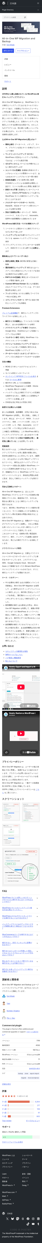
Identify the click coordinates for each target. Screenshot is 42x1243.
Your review (6, 1121)
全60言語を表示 (34, 1068)
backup (20, 1073)
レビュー (7, 65)
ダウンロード (8, 51)
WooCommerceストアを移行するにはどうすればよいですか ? (17, 935)
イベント (25, 1178)
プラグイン (26, 1163)
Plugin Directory (8, 10)
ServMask (11, 45)
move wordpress (33, 1078)
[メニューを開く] (38, 3)
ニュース (5, 1159)
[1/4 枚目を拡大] (17, 805)
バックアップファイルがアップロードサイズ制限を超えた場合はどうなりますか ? (17, 926)
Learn (4, 1174)
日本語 (9, 1213)
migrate (23, 1078)
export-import (34, 1073)
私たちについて (11, 661)
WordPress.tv (8, 1185)
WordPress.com (9, 1192)
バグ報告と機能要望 (13, 658)
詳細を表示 (6, 1084)
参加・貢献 (26, 1174)
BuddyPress (8, 1204)
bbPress (6, 1200)
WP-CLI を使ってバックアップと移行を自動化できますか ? (17, 970)
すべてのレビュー (33, 1121)
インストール (9, 70)
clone (26, 1073)
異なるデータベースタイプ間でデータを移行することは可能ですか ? (17, 962)
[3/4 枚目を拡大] (17, 827)
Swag (25, 1185)
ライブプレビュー (23, 51)
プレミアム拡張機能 (10, 313)
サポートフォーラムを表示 (12, 1142)
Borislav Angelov (13, 1011)
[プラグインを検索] (25, 17)
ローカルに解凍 (15, 379)
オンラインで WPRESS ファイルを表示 (20, 376)
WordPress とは (8, 1155)
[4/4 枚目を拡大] (37, 850)
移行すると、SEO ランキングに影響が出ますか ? (17, 944)
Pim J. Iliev (11, 1018)
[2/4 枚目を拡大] (37, 805)
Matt (5, 1196)
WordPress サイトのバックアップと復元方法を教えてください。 (17, 909)
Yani (8, 1003)
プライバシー (7, 1167)
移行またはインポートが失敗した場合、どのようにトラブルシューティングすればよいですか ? (17, 953)
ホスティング (7, 1163)
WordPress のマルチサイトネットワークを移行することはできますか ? (17, 917)
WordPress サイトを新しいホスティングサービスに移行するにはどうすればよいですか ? (17, 900)
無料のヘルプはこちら (14, 654)
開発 (6, 76)
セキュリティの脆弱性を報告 (16, 651)
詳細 (6, 59)
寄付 (25, 1181)
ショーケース (27, 1155)
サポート (7, 81)
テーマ (24, 1159)
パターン (25, 1167)
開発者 (4, 1181)
